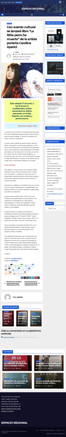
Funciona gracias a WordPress (9, 431)
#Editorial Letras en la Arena (21, 57)
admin (17, 52)
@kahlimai (14, 260)
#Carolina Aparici (29, 54)
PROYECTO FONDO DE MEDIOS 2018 (56, 433)
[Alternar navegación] (32, 14)
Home (37, 430)
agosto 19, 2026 (42, 368)
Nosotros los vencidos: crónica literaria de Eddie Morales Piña (14, 283)
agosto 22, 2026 (10, 368)
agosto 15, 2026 (10, 386)
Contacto (58, 430)
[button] (60, 14)
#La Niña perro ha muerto (21, 59)
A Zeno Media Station (53, 49)
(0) (20, 337)
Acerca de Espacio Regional (47, 430)
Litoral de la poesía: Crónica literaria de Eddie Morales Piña (30, 283)
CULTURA (9, 23)
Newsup (23, 431)
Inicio (63, 430)
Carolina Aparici (16, 258)
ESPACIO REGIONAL (33, 8)
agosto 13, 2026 (42, 386)
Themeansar (4, 432)
